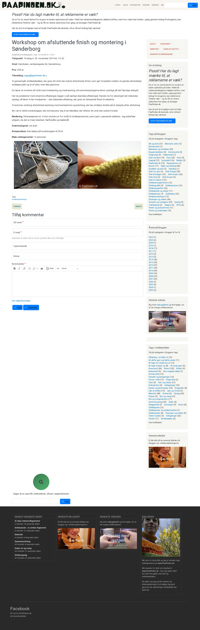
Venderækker (167, 418)
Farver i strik (154, 379)
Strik (117, 5)
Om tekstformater (21, 300)
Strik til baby (170, 171)
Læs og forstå (173, 391)
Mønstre (154, 49)
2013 (151, 262)
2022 (151, 240)
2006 (151, 282)
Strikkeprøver (154, 194)
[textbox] (77, 284)
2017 (151, 251)
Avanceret (165, 44)
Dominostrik (173, 152)
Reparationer (172, 163)
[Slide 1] (160, 328)
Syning (177, 202)
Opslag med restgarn (167, 321)
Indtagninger (169, 385)
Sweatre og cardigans (158, 202)
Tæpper (167, 205)
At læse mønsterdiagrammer (27, 521)
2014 (151, 259)
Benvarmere (154, 146)
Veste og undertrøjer (158, 210)
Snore (181, 404)
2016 (151, 254)
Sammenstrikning (22, 541)
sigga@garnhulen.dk (34, 75)
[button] (150, 321)
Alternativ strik (171, 144)
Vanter (152, 418)
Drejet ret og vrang (23, 548)
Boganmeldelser (156, 152)
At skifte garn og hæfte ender (162, 360)
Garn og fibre (154, 157)
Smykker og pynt (156, 169)
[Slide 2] (165, 328)
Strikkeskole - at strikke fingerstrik (30, 527)
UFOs (178, 205)
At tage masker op (157, 366)
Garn (151, 382)
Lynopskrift (166, 160)
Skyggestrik (154, 404)
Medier (179, 160)
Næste (139, 206)
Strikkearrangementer (158, 182)
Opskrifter (135, 5)
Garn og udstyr (170, 49)
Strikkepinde (154, 407)
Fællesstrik (168, 155)
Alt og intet (154, 144)
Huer (169, 157)
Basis (152, 44)
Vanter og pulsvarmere (159, 207)
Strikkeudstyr (154, 413)
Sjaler (171, 402)
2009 (151, 273)
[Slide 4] (175, 328)
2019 (151, 245)
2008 (151, 276)
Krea (179, 157)
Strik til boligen (155, 174)
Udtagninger (171, 416)
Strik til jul (153, 177)
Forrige (16, 206)
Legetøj (152, 160)
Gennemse (32, 308)
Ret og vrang (165, 396)
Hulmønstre (154, 385)
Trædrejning (154, 205)
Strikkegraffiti (154, 185)
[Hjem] (33, 5)
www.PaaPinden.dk (166, 563)
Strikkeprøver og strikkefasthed (163, 410)
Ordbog (155, 5)
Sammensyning (155, 402)
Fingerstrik (153, 155)
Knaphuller (179, 388)
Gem (19, 308)
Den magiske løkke (171, 371)
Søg (194, 5)
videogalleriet (162, 305)
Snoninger (168, 404)
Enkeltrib (19, 534)
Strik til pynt (167, 177)
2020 (151, 243)
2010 (151, 270)
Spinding (172, 169)
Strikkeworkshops (19, 199)
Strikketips (170, 194)
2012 (151, 265)
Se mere (167, 459)
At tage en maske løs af (159, 363)
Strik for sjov (154, 171)
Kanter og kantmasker (158, 388)
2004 (151, 287)
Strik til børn (173, 174)
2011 (151, 268)
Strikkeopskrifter (156, 188)
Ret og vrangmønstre (158, 399)
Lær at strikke (155, 391)
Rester (152, 166)
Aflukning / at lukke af (158, 357)
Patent (152, 396)
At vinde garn (176, 366)
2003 (151, 290)
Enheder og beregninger (161, 54)
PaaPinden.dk (155, 163)
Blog (125, 5)
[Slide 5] (177, 464)
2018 (151, 248)
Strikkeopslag (21, 555)
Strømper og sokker (158, 199)
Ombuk (165, 393)
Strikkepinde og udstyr (158, 191)
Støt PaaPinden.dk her (24, 34)
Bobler (179, 368)
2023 (151, 237)
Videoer (146, 5)
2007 (151, 279)
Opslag (177, 393)
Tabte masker (155, 416)
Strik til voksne (155, 180)
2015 (151, 257)
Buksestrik (153, 371)
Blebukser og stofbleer (159, 149)
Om (162, 5)
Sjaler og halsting (168, 166)
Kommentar (18, 263)
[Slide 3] (170, 328)
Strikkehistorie (171, 185)
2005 (151, 284)
